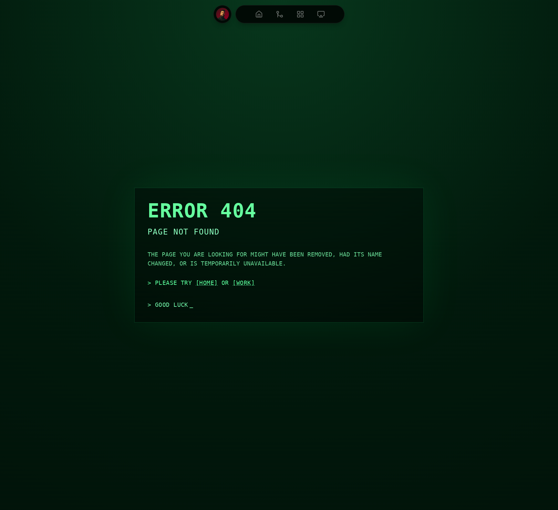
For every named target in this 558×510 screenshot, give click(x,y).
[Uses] (321, 14)
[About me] (222, 14)
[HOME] (207, 282)
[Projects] (300, 14)
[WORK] (243, 282)
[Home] (259, 14)
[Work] (279, 14)
